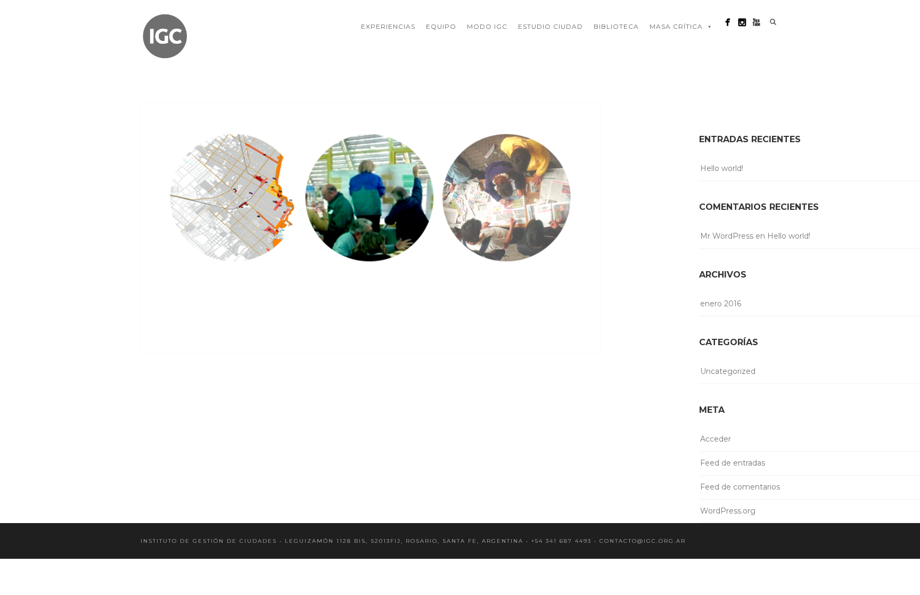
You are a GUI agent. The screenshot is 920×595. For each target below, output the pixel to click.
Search (773, 21)
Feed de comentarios (740, 487)
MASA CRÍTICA (676, 26)
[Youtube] (756, 22)
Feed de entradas (732, 463)
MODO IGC (487, 26)
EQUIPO (441, 26)
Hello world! (721, 168)
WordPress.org (727, 511)
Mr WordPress (726, 236)
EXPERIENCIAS (388, 26)
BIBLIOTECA (616, 26)
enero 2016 (720, 303)
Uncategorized (727, 371)
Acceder (715, 439)
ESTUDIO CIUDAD (550, 26)
